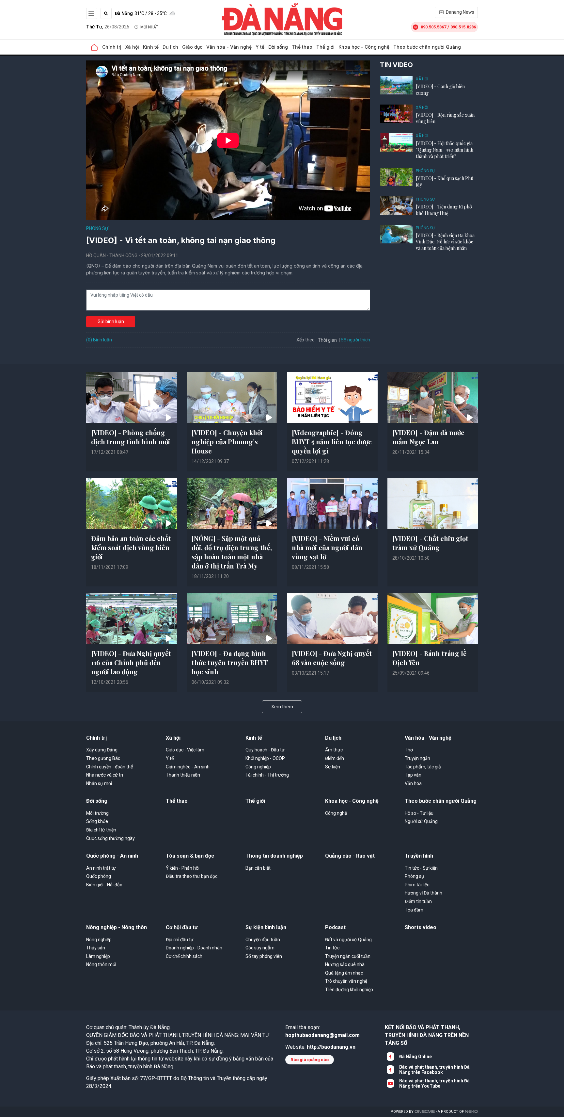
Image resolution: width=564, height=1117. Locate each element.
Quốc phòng (98, 876)
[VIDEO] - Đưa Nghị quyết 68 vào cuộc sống (332, 658)
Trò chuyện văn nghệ (346, 981)
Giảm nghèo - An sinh (188, 766)
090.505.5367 (433, 27)
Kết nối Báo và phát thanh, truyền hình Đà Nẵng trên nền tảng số (427, 1035)
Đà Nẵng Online (415, 1056)
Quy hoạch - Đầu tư (265, 749)
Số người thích (355, 339)
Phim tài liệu (417, 884)
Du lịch (170, 47)
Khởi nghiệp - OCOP (265, 758)
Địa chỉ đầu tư (180, 939)
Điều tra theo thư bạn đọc (191, 876)
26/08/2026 (107, 26)
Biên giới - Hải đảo (104, 884)
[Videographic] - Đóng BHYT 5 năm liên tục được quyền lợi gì (332, 441)
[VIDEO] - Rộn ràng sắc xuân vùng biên (445, 118)
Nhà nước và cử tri (104, 775)
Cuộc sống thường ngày (110, 838)
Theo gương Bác (103, 758)
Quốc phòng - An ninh (112, 856)
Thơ (409, 749)
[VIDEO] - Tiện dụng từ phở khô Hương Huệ (444, 210)
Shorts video (420, 927)
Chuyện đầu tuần (262, 939)
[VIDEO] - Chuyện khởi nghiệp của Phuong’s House (227, 441)
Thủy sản (95, 947)
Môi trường (97, 813)
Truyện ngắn (417, 758)
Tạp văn (413, 775)
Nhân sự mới (99, 783)
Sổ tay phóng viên (263, 956)
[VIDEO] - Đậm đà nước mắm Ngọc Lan (428, 437)
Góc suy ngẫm (259, 947)
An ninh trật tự (101, 868)
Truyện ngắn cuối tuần (347, 956)
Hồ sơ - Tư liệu (419, 813)
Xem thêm (282, 706)
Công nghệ (336, 813)
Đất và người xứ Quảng (348, 939)
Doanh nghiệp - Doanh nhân (194, 947)
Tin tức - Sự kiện (421, 868)
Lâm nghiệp (98, 956)
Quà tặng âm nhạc (344, 973)
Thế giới (325, 47)
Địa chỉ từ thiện (101, 829)
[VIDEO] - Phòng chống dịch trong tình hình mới (130, 437)
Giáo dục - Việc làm (185, 749)
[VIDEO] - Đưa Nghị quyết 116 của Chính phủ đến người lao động (131, 662)
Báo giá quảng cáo (309, 1059)
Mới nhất (149, 27)
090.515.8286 (463, 27)
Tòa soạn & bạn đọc (190, 856)
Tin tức (332, 947)
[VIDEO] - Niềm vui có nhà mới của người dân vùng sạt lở (327, 547)
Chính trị (111, 47)
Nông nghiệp (99, 939)
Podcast (335, 927)
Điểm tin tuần (418, 901)
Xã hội (132, 47)
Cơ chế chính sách (184, 956)
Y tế (260, 47)
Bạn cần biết (258, 868)
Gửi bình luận (111, 321)
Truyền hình (419, 856)
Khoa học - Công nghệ (363, 47)
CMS (425, 1111)
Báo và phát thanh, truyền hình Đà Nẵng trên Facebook (434, 1069)
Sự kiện (332, 766)
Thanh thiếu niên (183, 775)
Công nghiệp (258, 766)
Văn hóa (413, 783)
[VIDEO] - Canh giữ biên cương (440, 89)
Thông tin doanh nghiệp (274, 856)
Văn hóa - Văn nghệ (229, 47)
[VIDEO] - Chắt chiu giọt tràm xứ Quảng (430, 543)
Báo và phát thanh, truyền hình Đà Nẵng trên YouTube (434, 1083)
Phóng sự (97, 228)
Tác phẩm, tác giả (423, 766)
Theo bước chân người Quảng (427, 47)
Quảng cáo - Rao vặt (350, 856)
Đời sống (278, 47)
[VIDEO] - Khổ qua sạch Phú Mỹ (444, 181)
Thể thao (302, 47)
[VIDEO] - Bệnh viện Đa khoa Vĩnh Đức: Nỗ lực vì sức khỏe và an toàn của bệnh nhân (445, 241)
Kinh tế (151, 47)
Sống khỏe (97, 821)
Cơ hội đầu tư (182, 927)
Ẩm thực (334, 749)
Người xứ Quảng (421, 821)
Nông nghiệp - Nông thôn (116, 927)
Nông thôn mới (101, 964)
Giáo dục (192, 47)
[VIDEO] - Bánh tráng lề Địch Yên (429, 658)
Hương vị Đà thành (423, 892)
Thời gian (327, 340)
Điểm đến (334, 758)
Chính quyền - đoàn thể (109, 766)
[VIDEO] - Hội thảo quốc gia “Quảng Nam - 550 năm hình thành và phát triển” (444, 149)
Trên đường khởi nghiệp (349, 989)
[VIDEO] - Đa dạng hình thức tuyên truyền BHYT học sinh (230, 662)
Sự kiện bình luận (265, 927)
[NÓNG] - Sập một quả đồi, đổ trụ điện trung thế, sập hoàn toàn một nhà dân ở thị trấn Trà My (232, 552)
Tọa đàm (414, 909)
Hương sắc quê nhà (345, 964)
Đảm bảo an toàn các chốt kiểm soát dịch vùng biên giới (131, 547)
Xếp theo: (306, 339)
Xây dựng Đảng (102, 749)
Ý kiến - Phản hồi (182, 868)
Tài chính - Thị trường (267, 775)
